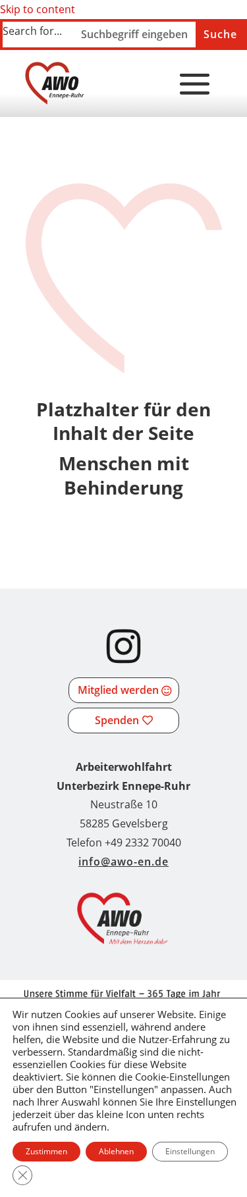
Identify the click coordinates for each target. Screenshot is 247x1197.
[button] (195, 85)
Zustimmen (46, 1151)
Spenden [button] (117, 720)
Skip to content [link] (37, 9)
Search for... (32, 31)
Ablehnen (116, 1151)
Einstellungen (190, 1151)
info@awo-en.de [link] (123, 861)
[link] (54, 83)
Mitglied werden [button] (118, 690)
